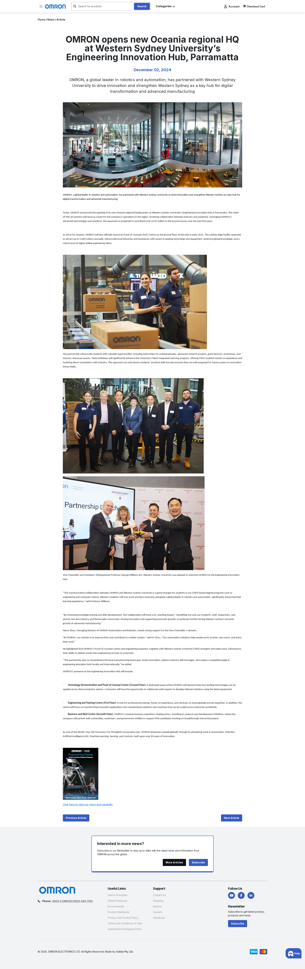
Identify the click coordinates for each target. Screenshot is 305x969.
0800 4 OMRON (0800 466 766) (72, 901)
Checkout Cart (256, 6)
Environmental (116, 906)
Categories (164, 6)
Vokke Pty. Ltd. (124, 951)
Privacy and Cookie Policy (123, 917)
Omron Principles (117, 895)
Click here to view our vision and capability (88, 804)
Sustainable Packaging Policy (125, 928)
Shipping (158, 900)
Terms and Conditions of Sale (125, 923)
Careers (157, 912)
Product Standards (118, 912)
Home (41, 19)
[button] (41, 6)
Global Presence (117, 900)
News (51, 19)
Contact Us (159, 895)
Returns (157, 906)
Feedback (159, 917)
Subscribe (237, 923)
